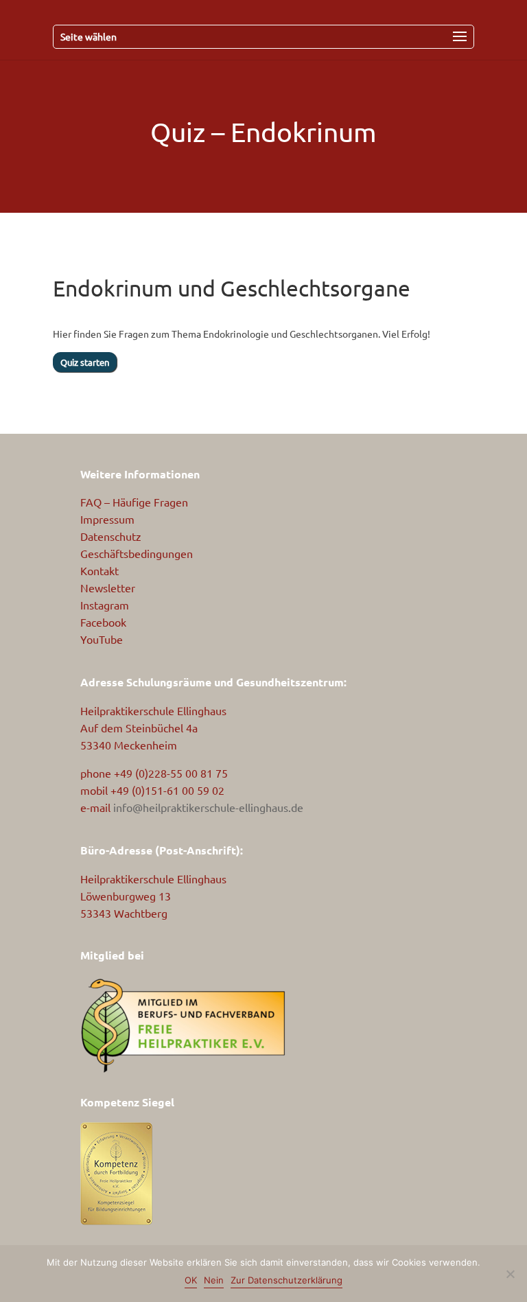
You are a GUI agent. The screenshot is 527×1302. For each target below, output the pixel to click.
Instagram (104, 605)
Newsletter (107, 587)
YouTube (101, 639)
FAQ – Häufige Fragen (134, 502)
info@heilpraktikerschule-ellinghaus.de (208, 807)
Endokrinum (304, 132)
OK (191, 1280)
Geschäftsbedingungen (136, 553)
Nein (214, 1280)
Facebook (103, 622)
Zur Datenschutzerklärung (286, 1280)
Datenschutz (110, 536)
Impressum (107, 519)
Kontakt (99, 570)
